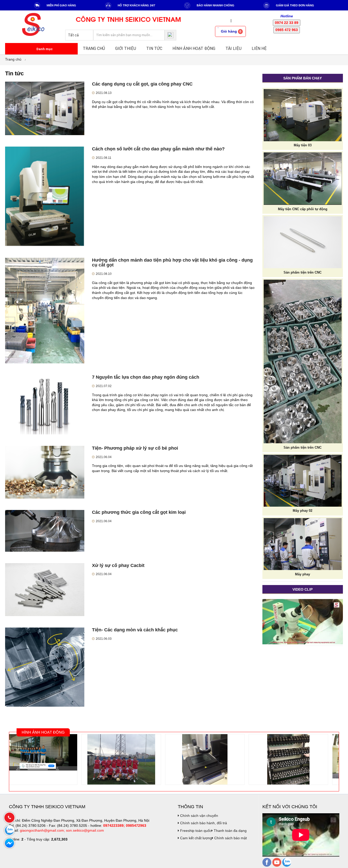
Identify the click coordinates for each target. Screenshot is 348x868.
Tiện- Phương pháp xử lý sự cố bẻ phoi (135, 448)
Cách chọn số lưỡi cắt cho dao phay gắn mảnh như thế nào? (158, 148)
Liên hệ (259, 48)
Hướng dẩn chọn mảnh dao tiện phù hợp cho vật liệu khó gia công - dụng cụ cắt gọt (172, 263)
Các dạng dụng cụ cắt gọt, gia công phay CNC (142, 84)
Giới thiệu (125, 48)
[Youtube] (276, 862)
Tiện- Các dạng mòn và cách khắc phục (135, 629)
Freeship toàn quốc (195, 831)
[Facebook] (266, 862)
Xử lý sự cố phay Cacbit (118, 565)
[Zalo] (286, 862)
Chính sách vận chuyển (198, 816)
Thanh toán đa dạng (230, 831)
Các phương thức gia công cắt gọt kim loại (139, 512)
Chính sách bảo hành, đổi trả (203, 823)
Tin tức (154, 48)
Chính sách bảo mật (230, 838)
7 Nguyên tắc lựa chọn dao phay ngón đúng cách (145, 377)
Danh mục (44, 49)
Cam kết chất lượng (195, 838)
